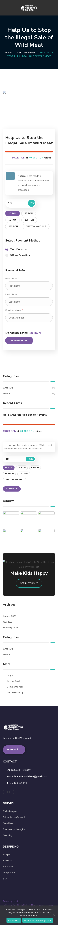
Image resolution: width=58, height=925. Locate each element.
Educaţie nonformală (14, 817)
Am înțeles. (13, 920)
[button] (54, 7)
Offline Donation (20, 255)
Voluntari (8, 866)
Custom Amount (36, 226)
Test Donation (18, 249)
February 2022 (10, 627)
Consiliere (8, 823)
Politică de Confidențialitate (16, 905)
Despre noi (9, 872)
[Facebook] (5, 792)
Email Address (14, 310)
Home (8, 52)
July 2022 (7, 621)
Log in (10, 675)
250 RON (13, 226)
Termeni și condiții (11, 901)
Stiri (5, 878)
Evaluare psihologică (14, 829)
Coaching (7, 835)
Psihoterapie (10, 811)
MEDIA (29, 393)
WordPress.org (15, 692)
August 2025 (9, 616)
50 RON (13, 219)
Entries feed (13, 681)
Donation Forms (25, 52)
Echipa (6, 854)
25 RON (29, 213)
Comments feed (15, 686)
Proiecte (7, 860)
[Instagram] (11, 792)
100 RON (29, 219)
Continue (11, 488)
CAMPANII (29, 387)
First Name (12, 278)
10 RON (13, 213)
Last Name (11, 294)
